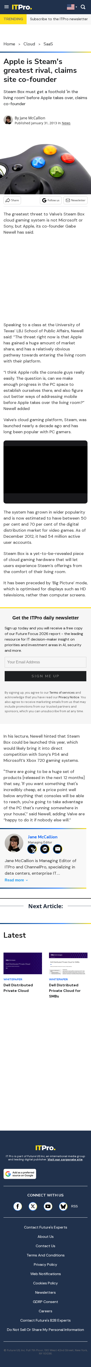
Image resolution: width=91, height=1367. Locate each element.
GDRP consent (45, 1301)
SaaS (48, 44)
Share (15, 200)
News (66, 123)
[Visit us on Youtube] (48, 1206)
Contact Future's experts (45, 1227)
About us (46, 1236)
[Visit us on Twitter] (33, 1206)
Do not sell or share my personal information (45, 1329)
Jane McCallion (32, 118)
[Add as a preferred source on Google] (20, 1174)
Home (9, 44)
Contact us (45, 1245)
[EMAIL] (59, 849)
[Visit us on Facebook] (18, 1206)
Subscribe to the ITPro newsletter (59, 19)
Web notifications (45, 1273)
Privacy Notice (69, 697)
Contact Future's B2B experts (45, 1320)
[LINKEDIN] (46, 849)
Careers (45, 1311)
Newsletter (78, 200)
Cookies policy (45, 1283)
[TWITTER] (33, 849)
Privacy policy (45, 1264)
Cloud (29, 44)
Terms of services (62, 693)
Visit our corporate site (65, 1159)
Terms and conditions (46, 1255)
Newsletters (45, 1292)
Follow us (54, 200)
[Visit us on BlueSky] (61, 1206)
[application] (46, 469)
